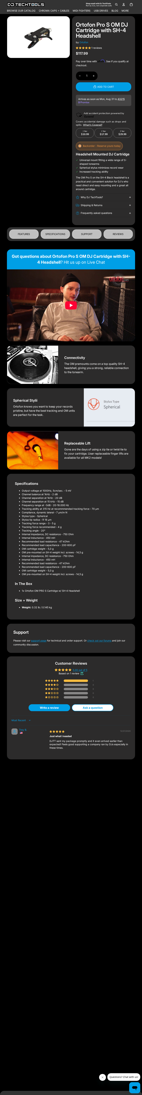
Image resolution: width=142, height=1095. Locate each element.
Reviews (118, 234)
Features (24, 234)
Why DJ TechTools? (92, 197)
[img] (57, 731)
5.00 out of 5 (80, 669)
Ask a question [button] (93, 707)
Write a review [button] (49, 707)
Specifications (55, 234)
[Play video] (71, 305)
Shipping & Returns (91, 205)
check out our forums (99, 640)
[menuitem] (125, 11)
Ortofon (83, 42)
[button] (83, 47)
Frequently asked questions (96, 212)
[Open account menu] (123, 4)
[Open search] (116, 4)
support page (38, 640)
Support (86, 234)
